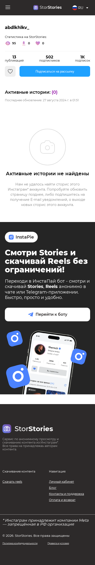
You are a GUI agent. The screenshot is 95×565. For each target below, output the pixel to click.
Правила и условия (58, 543)
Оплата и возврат (62, 500)
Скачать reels (12, 481)
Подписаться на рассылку (55, 71)
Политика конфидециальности (20, 543)
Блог (53, 488)
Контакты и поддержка (66, 494)
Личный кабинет (61, 481)
